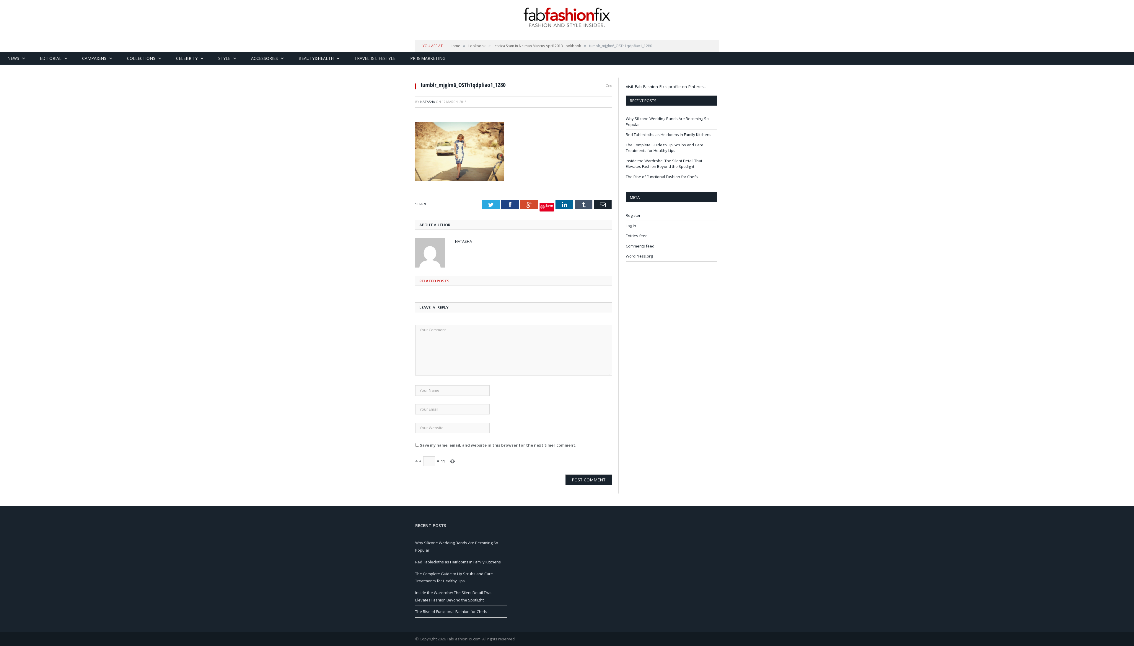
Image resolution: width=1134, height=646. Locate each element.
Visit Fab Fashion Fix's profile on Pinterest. (666, 86)
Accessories (264, 58)
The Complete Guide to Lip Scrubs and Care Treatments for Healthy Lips (664, 147)
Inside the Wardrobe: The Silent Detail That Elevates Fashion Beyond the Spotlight (664, 163)
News (13, 58)
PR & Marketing (427, 58)
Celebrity (187, 58)
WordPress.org (639, 256)
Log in (631, 225)
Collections (141, 58)
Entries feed (637, 235)
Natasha (427, 101)
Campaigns (94, 58)
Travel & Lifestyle (374, 58)
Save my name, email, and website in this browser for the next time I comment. (498, 445)
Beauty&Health (316, 58)
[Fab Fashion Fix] (567, 17)
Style (224, 58)
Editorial (50, 58)
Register (633, 215)
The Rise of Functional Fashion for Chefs (662, 176)
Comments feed (640, 246)
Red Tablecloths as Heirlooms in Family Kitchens (668, 134)
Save (549, 205)
